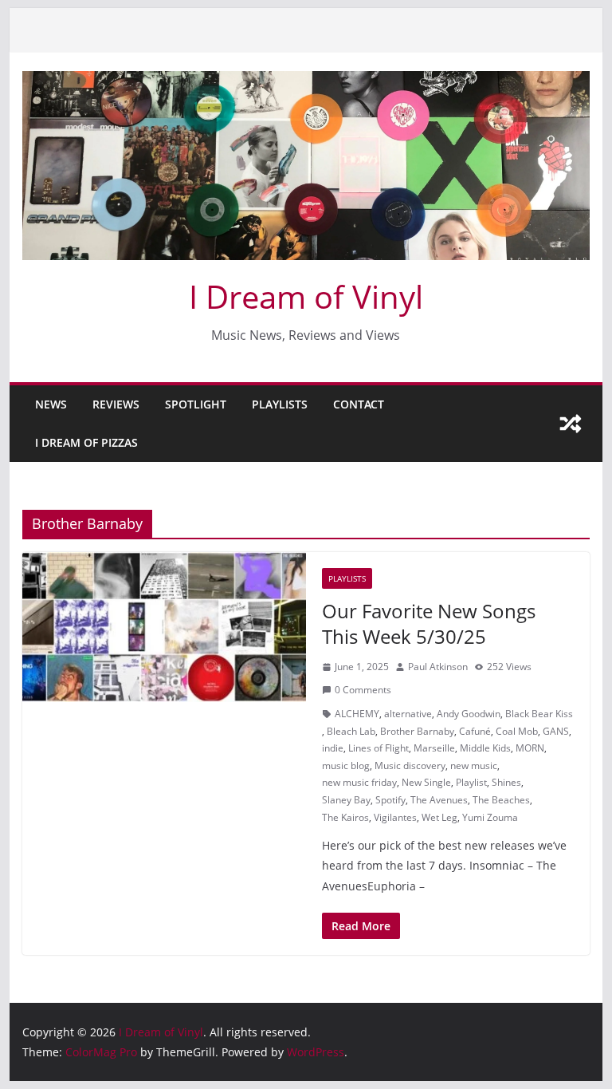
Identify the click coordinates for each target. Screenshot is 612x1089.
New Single (426, 782)
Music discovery (410, 765)
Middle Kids (485, 748)
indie (332, 748)
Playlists (280, 404)
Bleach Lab (351, 731)
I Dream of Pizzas (86, 442)
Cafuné (475, 731)
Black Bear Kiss (539, 713)
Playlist (471, 782)
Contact (358, 404)
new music (473, 765)
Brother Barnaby (417, 731)
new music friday (359, 782)
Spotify (390, 800)
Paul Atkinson (438, 666)
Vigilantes (395, 817)
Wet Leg (439, 817)
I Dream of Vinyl (306, 296)
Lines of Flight (378, 748)
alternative (408, 713)
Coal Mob (517, 731)
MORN (530, 748)
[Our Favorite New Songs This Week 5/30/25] (164, 626)
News (51, 404)
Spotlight (195, 404)
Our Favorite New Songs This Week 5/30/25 (429, 623)
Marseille (434, 748)
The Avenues (439, 800)
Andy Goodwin (468, 713)
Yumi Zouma (490, 817)
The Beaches (501, 800)
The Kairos (345, 817)
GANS (556, 731)
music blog (346, 765)
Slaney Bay (346, 800)
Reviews (115, 404)
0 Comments (363, 689)
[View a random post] (570, 423)
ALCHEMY (357, 713)
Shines (506, 782)
